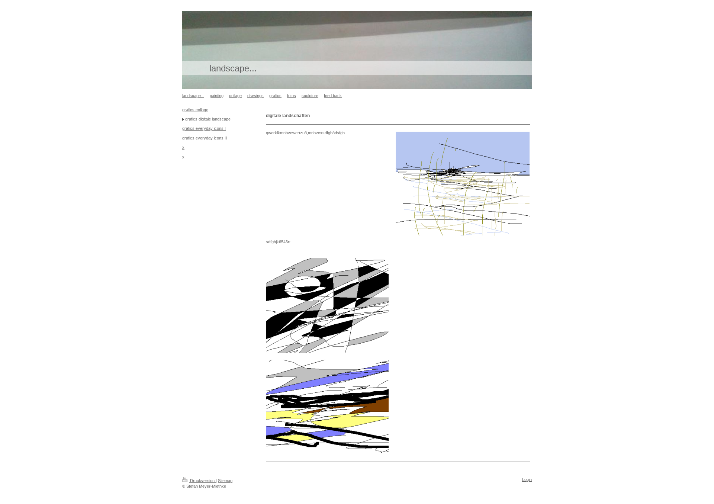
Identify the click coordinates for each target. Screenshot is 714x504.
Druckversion (202, 480)
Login (527, 479)
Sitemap (225, 480)
